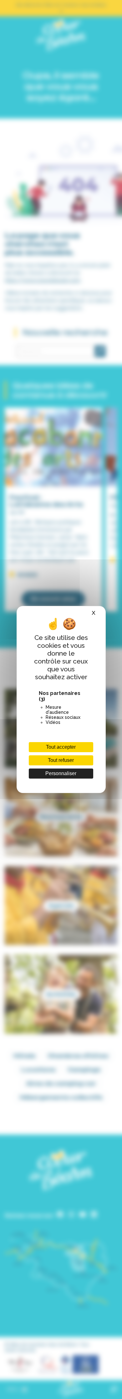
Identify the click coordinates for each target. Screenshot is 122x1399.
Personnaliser (60, 773)
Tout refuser (61, 760)
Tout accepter (61, 747)
